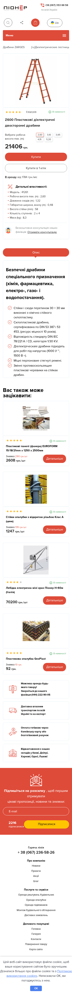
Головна (36, 928)
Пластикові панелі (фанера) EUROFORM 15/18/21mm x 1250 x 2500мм (31, 448)
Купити (36, 157)
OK (36, 988)
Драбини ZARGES (14, 47)
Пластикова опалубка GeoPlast (26, 658)
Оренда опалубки (36, 900)
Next (64, 82)
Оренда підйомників (36, 905)
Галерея (36, 934)
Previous (8, 82)
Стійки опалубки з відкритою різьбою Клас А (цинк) (35, 519)
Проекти (36, 871)
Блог (36, 881)
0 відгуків (31, 111)
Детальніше (54, 459)
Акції (36, 876)
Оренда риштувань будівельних (36, 894)
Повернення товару (36, 944)
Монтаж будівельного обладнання (36, 910)
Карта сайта (36, 949)
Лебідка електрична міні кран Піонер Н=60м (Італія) (34, 590)
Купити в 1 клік (36, 168)
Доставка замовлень (36, 915)
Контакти (36, 939)
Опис (36, 252)
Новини (36, 865)
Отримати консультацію (42, 232)
